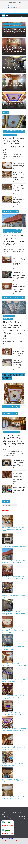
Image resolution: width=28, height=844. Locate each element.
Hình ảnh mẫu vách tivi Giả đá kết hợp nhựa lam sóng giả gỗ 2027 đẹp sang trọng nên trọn (19, 463)
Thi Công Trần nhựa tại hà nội (10, 133)
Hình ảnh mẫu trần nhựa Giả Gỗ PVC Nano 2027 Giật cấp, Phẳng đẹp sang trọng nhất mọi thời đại (14, 440)
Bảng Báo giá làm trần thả (9, 315)
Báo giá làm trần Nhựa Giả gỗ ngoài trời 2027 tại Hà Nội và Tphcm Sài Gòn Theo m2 (15, 5)
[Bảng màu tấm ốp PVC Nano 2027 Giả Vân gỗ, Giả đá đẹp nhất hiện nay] (7, 490)
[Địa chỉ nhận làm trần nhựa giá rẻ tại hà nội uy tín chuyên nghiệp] (7, 165)
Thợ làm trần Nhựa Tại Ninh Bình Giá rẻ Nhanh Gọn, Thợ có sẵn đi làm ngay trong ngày (13, 84)
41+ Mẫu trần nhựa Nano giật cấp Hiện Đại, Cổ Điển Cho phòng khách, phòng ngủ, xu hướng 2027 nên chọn (18, 476)
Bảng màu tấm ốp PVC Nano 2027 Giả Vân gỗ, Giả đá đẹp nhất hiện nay (19, 489)
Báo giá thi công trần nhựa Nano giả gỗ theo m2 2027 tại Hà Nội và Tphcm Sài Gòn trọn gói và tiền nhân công (19, 287)
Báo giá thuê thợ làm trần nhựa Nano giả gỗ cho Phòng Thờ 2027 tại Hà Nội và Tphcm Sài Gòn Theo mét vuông (14, 48)
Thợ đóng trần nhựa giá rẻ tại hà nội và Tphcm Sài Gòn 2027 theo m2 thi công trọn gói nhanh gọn (13, 143)
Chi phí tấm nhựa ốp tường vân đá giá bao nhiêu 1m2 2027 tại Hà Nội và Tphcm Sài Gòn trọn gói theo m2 (14, 66)
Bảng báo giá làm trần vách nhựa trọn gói (13, 23)
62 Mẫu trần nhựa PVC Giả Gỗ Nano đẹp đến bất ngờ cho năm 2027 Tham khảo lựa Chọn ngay (13, 780)
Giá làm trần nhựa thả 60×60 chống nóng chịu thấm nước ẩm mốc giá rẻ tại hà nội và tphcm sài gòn (19, 363)
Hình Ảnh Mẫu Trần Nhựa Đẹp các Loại (11, 431)
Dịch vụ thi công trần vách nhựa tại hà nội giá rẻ (13, 130)
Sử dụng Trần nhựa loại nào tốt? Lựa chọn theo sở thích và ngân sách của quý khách (18, 351)
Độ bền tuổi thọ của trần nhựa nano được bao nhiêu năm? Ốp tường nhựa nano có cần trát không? (14, 594)
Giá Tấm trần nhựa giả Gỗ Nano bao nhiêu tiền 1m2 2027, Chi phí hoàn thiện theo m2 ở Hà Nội (13, 102)
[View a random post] (24, 15)
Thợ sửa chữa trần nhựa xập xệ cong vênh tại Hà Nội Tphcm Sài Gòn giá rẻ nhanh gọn (19, 188)
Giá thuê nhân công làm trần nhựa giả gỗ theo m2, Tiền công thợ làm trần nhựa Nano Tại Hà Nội (19, 175)
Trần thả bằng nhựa (8, 317)
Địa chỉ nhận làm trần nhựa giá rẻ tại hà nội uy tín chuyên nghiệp (18, 164)
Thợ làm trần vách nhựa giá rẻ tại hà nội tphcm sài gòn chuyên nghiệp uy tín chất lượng (18, 200)
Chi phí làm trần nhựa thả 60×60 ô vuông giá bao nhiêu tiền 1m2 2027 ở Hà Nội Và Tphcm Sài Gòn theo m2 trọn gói (14, 328)
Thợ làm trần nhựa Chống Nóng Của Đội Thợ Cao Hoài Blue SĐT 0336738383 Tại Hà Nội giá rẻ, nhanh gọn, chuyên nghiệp (13, 746)
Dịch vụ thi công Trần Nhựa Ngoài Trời (12, 25)
